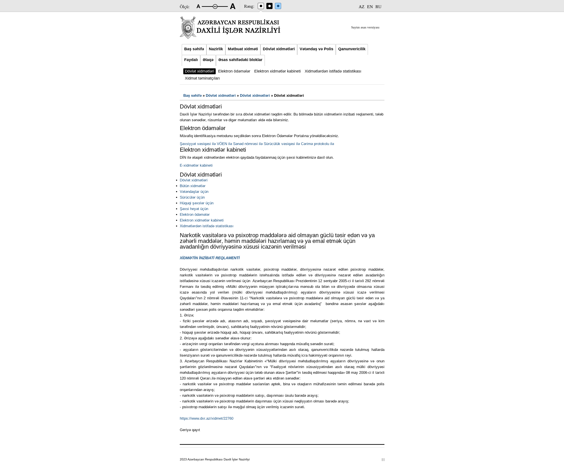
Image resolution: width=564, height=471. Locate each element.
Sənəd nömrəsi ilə (248, 144)
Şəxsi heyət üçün (194, 209)
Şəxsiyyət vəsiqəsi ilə (198, 144)
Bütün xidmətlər (193, 186)
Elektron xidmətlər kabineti (202, 220)
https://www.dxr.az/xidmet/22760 (206, 418)
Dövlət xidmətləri (221, 95)
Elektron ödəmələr (195, 214)
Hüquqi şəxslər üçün (196, 203)
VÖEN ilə (224, 144)
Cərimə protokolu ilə (317, 144)
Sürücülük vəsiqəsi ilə (282, 144)
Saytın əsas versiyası (365, 27)
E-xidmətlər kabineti (196, 165)
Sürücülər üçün (192, 197)
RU (378, 6)
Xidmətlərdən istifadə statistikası (207, 226)
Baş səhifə (192, 95)
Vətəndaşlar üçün (194, 192)
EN (370, 6)
